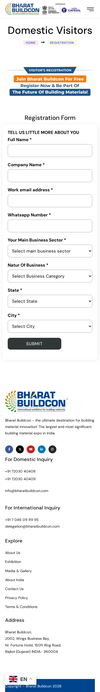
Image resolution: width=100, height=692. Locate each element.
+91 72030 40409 (20, 479)
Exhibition (13, 561)
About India (14, 580)
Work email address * (30, 190)
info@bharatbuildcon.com (26, 490)
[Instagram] (52, 449)
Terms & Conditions (21, 606)
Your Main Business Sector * (37, 240)
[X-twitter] (20, 449)
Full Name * (20, 139)
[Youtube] (31, 449)
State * (15, 290)
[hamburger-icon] (90, 10)
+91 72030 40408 (20, 471)
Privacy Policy (16, 597)
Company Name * (26, 164)
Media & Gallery (18, 571)
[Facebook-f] (9, 449)
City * (14, 315)
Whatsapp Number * (29, 215)
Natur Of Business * (28, 265)
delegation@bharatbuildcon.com (32, 526)
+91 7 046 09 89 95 (22, 519)
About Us (12, 552)
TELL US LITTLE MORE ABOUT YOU (43, 132)
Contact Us (14, 588)
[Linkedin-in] (42, 449)
